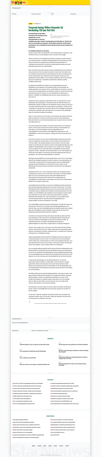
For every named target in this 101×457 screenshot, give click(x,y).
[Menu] (88, 2)
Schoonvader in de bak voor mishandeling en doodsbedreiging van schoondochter (65, 386)
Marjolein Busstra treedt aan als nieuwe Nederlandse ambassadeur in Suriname (26, 427)
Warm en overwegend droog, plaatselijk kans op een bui (22, 401)
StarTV (50, 445)
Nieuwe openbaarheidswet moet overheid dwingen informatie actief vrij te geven (65, 403)
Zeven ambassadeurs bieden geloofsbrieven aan (59, 393)
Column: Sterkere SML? (55, 435)
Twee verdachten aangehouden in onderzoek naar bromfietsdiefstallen (63, 422)
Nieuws (33, 445)
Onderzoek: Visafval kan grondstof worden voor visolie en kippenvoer (63, 429)
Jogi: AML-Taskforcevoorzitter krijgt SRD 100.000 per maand (61, 401)
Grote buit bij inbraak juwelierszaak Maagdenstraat (22, 398)
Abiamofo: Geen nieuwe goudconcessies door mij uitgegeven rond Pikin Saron (26, 424)
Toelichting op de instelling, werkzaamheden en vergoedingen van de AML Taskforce (27, 393)
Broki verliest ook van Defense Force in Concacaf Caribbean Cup (62, 419)
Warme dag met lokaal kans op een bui (57, 432)
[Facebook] (41, 450)
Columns (39, 445)
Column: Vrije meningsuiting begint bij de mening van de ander (24, 403)
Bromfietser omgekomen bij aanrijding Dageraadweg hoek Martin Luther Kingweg (27, 386)
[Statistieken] (89, 456)
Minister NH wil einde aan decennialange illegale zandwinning (23, 422)
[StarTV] (85, 2)
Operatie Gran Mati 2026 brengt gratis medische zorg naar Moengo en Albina (26, 388)
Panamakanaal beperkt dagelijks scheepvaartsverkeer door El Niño (62, 383)
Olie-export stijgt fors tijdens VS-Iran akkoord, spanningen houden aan (63, 427)
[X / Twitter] (50, 450)
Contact (67, 445)
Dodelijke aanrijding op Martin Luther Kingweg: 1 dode (22, 396)
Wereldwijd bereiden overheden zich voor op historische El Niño (62, 388)
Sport (45, 445)
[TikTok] (55, 450)
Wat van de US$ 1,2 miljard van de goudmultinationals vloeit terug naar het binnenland (28, 383)
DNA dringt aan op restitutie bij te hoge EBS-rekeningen (60, 396)
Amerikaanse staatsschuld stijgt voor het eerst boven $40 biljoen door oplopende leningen (28, 435)
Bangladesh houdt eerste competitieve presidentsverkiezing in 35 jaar (63, 424)
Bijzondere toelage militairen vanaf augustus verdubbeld (22, 429)
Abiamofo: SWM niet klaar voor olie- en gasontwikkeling (22, 432)
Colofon (61, 445)
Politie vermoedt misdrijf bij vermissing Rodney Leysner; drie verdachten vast (64, 391)
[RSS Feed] (60, 450)
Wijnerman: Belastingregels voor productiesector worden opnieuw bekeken (26, 437)
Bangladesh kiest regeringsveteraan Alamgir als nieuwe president (62, 398)
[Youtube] (46, 450)
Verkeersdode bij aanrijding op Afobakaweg (20, 419)
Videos (55, 445)
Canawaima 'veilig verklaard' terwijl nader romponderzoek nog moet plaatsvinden (27, 391)
